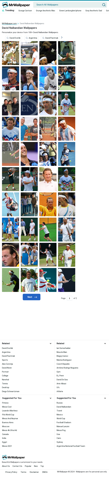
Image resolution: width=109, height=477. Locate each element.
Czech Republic (63, 364)
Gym (58, 372)
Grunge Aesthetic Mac (45, 11)
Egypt (4, 442)
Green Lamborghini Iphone (70, 11)
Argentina (33, 38)
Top (42, 466)
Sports (5, 360)
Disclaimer (34, 472)
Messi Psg (61, 430)
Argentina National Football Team (71, 446)
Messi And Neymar (10, 418)
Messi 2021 (7, 446)
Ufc (58, 387)
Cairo (59, 438)
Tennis (5, 384)
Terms (23, 472)
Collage (5, 376)
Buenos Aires (7, 422)
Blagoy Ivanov (62, 356)
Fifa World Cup (8, 415)
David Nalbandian (64, 407)
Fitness (5, 403)
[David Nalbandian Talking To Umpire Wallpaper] (47, 103)
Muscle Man (62, 352)
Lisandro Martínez (10, 411)
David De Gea (62, 380)
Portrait (5, 372)
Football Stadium (64, 422)
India (4, 438)
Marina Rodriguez (64, 360)
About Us (6, 466)
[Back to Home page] (17, 5)
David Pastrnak (51, 38)
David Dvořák (15, 38)
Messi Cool (6, 407)
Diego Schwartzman (10, 391)
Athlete (60, 391)
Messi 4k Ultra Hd (9, 430)
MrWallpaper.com (9, 23)
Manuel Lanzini (63, 426)
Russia (59, 403)
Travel (59, 411)
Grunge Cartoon (25, 11)
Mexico (60, 415)
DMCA (44, 472)
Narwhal (5, 380)
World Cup (61, 418)
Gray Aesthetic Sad (93, 11)
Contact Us (17, 466)
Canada (5, 434)
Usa (58, 434)
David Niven (7, 368)
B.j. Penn (60, 376)
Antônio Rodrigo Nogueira (67, 368)
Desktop (5, 387)
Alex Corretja (7, 364)
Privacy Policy (11, 472)
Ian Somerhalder (64, 348)
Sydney (60, 442)
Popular (28, 466)
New (36, 466)
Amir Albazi (61, 384)
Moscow (5, 426)
